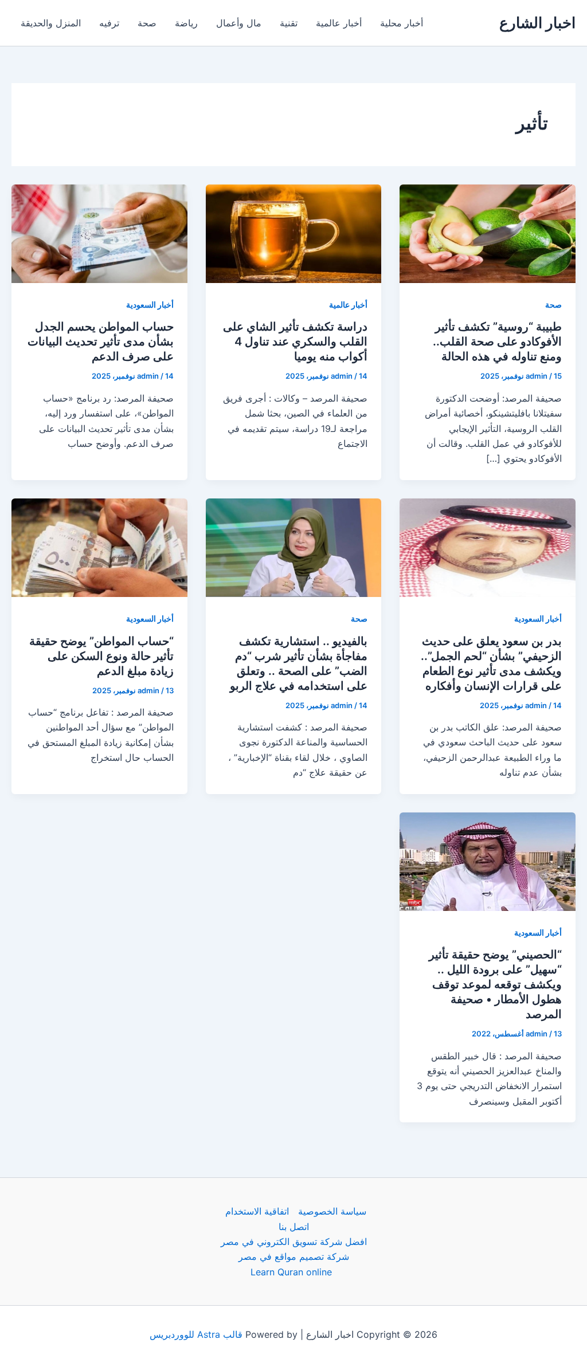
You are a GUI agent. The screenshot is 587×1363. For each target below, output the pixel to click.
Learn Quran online (291, 1272)
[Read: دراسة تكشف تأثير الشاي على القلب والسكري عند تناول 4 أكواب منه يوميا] (294, 232)
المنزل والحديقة (51, 23)
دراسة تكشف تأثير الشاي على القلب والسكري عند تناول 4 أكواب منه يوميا (295, 341)
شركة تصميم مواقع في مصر (293, 1256)
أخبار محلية (401, 23)
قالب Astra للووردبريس (196, 1334)
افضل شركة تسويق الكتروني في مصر (294, 1241)
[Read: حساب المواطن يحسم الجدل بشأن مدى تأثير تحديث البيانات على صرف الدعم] (99, 232)
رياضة (186, 23)
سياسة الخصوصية (332, 1211)
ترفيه (109, 23)
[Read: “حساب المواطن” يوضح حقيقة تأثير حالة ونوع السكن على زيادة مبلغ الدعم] (99, 546)
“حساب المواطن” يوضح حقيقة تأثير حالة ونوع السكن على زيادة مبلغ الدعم (101, 656)
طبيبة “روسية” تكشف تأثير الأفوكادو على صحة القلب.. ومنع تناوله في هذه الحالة (497, 341)
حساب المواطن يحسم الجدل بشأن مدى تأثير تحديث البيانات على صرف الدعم (101, 341)
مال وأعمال (238, 23)
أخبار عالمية (339, 23)
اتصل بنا (294, 1226)
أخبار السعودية (150, 304)
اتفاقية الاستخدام (257, 1211)
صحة (147, 23)
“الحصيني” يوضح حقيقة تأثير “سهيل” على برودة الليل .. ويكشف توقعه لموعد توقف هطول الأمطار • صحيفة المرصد (495, 984)
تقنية (289, 23)
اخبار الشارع (537, 23)
